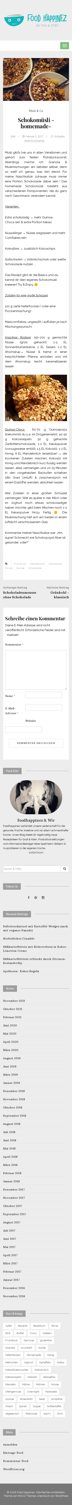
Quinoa (20, 568)
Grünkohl (26, 1347)
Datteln (47, 1333)
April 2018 (10, 1157)
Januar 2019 (11, 1083)
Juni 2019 (9, 1066)
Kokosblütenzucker (16, 1369)
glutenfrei (46, 1340)
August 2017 (11, 1222)
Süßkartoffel (54, 1406)
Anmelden (10, 1444)
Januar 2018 (11, 1181)
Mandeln (10, 1384)
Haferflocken (37, 563)
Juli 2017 (9, 1230)
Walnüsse (31, 1413)
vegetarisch (12, 1413)
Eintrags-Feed (13, 1453)
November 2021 (14, 1001)
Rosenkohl (26, 1399)
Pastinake (51, 1391)
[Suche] (65, 868)
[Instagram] (43, 898)
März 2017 (10, 1263)
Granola (10, 1347)
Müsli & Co (36, 110)
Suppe (37, 1406)
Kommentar (14, 644)
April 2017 (10, 1255)
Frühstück (20, 563)
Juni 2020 (10, 1025)
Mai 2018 (9, 1148)
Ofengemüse (13, 1391)
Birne (55, 1325)
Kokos (60, 1362)
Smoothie (56, 1399)
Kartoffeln (45, 1362)
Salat (42, 1399)
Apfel (8, 1325)
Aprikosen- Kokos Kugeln (21, 971)
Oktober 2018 (12, 1107)
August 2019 (12, 1058)
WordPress (61, 1495)
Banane (22, 1325)
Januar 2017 (11, 1280)
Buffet (20, 1333)
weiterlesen (36, 852)
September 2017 (14, 1214)
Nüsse (9, 568)
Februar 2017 (12, 1271)
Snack (9, 1406)
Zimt (60, 1413)
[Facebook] (29, 898)
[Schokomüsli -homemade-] (36, 79)
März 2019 (10, 1074)
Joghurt (28, 1362)
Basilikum (39, 1325)
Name (10, 696)
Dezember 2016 (14, 1288)
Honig (50, 1354)
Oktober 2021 (12, 1009)
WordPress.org (13, 1469)
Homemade (55, 563)
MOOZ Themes (27, 1495)
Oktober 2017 (12, 1206)
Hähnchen (11, 1362)
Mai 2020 (9, 1033)
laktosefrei (49, 1376)
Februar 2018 (12, 1173)
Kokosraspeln (13, 1376)
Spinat (23, 1406)
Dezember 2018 (14, 1091)
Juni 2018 (9, 1140)
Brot (7, 1333)
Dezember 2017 (14, 1189)
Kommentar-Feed (15, 1461)
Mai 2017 (9, 1247)
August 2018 (11, 1124)
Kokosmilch (42, 1369)
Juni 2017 (9, 1239)
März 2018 (10, 1165)
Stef (13, 136)
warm (47, 1413)
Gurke (42, 1347)
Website (30, 721)
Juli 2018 (9, 1132)
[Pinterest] (35, 898)
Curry (33, 1333)
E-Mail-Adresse (12, 711)
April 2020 (10, 1042)
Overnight (33, 1391)
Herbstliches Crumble (19, 938)
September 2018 (14, 1115)
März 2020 (10, 1050)
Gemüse (29, 1340)
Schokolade (34, 568)
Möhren (40, 1384)
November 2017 (14, 1198)
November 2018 (14, 1099)
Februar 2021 (12, 1017)
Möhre (26, 1384)
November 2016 (14, 1296)
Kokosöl (32, 1376)
